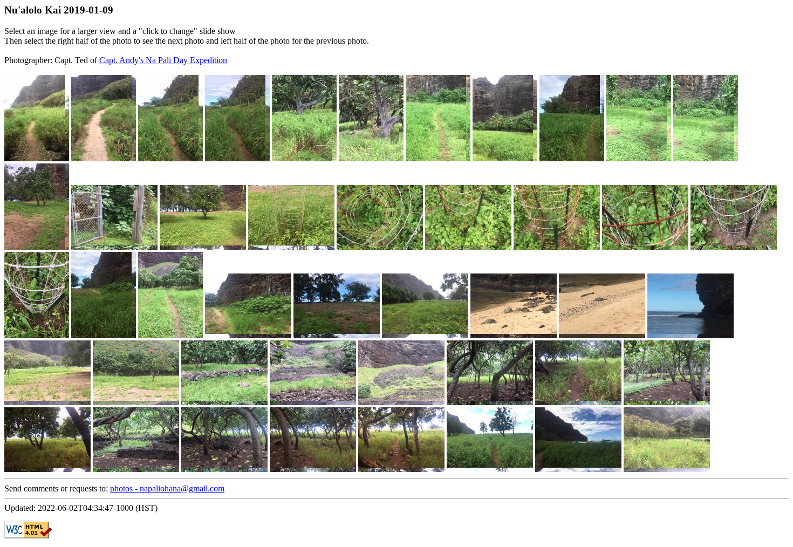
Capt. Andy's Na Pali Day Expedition (163, 60)
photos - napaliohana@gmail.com (167, 488)
